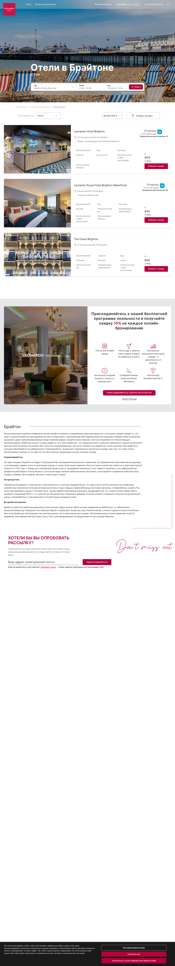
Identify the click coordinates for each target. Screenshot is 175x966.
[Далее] (69, 149)
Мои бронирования (103, 4)
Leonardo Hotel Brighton (89, 131)
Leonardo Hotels (21, 107)
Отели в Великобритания (40, 107)
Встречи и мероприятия (45, 4)
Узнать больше (129, 399)
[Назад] (6, 149)
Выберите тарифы (156, 166)
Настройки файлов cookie (134, 948)
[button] (37, 149)
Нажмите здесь (48, 567)
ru (168, 4)
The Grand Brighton (86, 239)
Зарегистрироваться (97, 562)
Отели (28, 4)
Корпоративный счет (154, 4)
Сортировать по (25, 115)
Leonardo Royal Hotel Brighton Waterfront (100, 185)
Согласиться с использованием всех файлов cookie (134, 961)
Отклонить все (134, 954)
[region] (87, 954)
